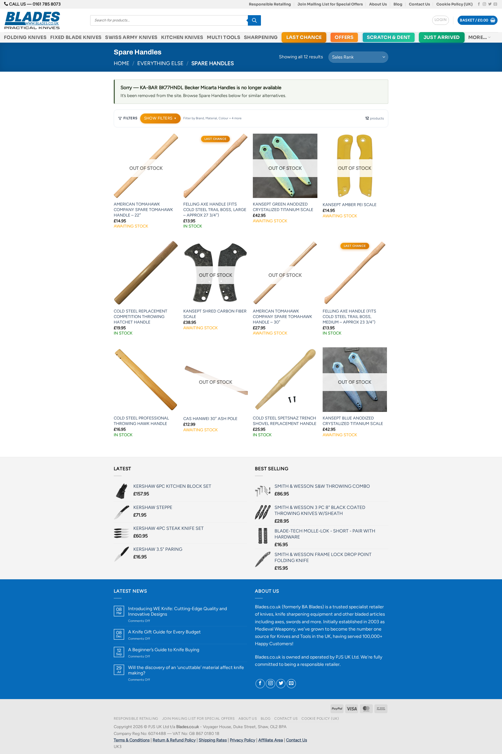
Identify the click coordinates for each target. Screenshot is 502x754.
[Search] (254, 20)
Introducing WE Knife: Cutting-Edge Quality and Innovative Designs (177, 611)
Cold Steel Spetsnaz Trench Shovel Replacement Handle (284, 421)
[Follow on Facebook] (479, 4)
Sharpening (261, 37)
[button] (440, 20)
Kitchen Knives (182, 37)
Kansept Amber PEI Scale (349, 204)
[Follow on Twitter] (490, 4)
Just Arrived (442, 37)
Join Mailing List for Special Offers (330, 4)
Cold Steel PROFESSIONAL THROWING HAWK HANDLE (141, 421)
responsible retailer (320, 664)
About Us (378, 4)
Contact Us (419, 4)
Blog (397, 4)
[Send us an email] (495, 4)
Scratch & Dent (388, 37)
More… (477, 37)
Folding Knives (25, 37)
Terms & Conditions (132, 740)
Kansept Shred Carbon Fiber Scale (215, 314)
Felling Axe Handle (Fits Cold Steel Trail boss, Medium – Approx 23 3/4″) (349, 316)
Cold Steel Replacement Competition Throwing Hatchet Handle (140, 316)
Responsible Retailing (270, 4)
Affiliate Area (270, 740)
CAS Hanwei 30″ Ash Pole (210, 418)
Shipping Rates (213, 740)
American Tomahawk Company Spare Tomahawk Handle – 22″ (143, 209)
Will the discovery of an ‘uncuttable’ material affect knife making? (186, 670)
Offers (344, 37)
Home (121, 63)
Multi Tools (223, 37)
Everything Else (160, 63)
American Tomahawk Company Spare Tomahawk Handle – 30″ (282, 316)
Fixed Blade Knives (75, 37)
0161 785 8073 (47, 4)
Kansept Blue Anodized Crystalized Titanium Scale (353, 421)
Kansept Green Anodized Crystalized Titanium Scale (283, 207)
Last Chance (304, 37)
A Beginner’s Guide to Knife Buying (163, 649)
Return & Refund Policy (174, 740)
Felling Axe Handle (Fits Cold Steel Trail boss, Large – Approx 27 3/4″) (214, 209)
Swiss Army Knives (131, 37)
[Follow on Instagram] (484, 4)
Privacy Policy (242, 740)
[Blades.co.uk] (43, 20)
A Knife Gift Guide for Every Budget (164, 631)
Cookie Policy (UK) (454, 4)
